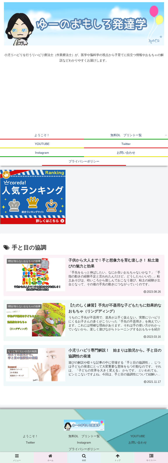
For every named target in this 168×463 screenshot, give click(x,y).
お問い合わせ (137, 442)
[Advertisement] (84, 98)
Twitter (30, 442)
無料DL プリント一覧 (84, 436)
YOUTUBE (137, 436)
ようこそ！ (30, 436)
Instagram (84, 442)
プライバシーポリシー (84, 449)
